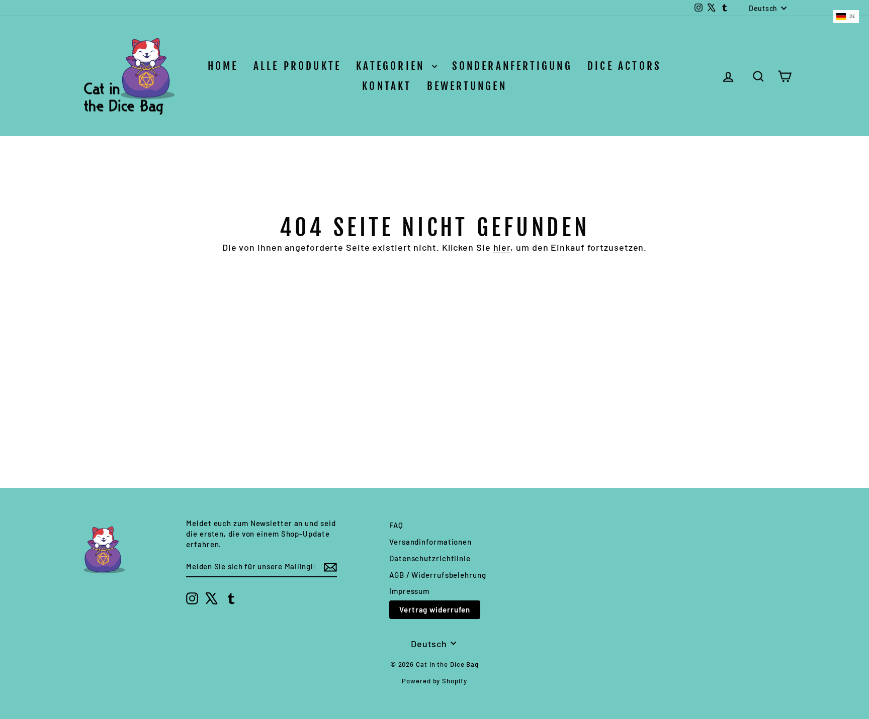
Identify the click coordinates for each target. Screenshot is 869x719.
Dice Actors (624, 65)
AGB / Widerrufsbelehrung (437, 574)
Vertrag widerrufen (434, 609)
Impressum (409, 590)
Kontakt (386, 85)
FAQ (396, 525)
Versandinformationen (430, 541)
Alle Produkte (297, 65)
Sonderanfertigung (512, 65)
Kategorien (392, 65)
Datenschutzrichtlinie (430, 558)
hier (502, 247)
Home (223, 65)
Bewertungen (467, 85)
